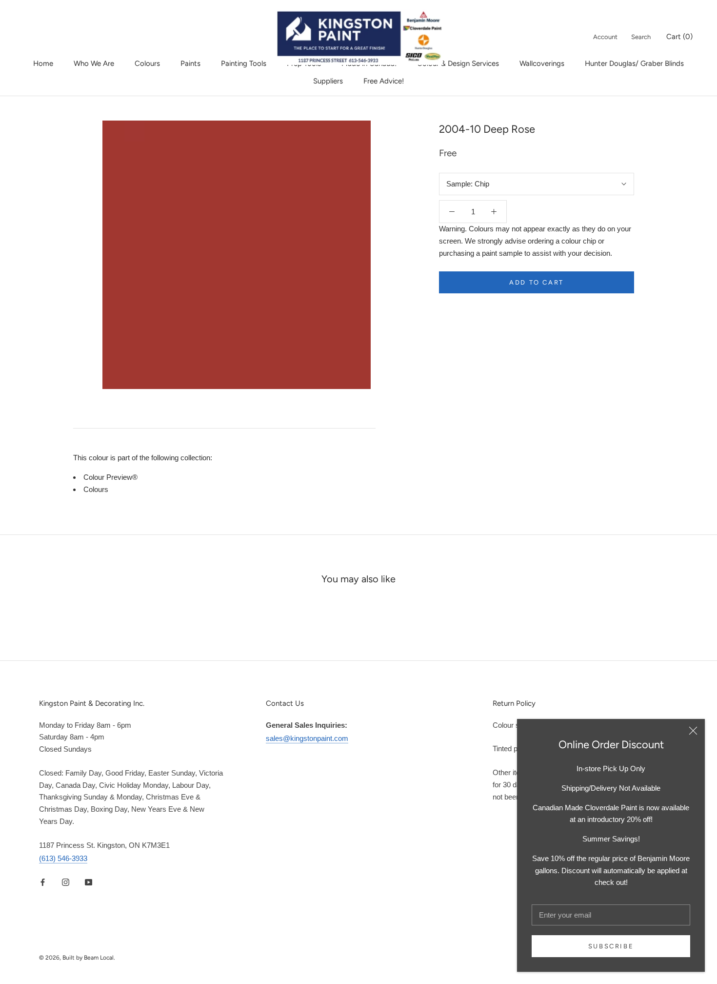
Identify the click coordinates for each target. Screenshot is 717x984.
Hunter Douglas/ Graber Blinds (634, 63)
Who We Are (94, 63)
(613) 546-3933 (63, 858)
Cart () (679, 36)
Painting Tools (243, 63)
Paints (190, 63)
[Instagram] (65, 882)
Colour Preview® (110, 477)
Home (43, 63)
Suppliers (328, 81)
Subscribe (611, 946)
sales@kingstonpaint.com (307, 738)
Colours (147, 63)
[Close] (693, 730)
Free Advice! (383, 81)
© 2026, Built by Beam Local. (77, 957)
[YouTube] (88, 882)
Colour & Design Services (458, 63)
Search (641, 37)
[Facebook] (42, 882)
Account (605, 37)
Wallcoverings (541, 63)
